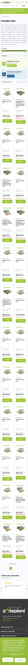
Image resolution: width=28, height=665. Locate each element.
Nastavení (14, 654)
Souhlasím (20, 660)
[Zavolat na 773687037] (17, 2)
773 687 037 (8, 620)
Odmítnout (8, 660)
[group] (14, 588)
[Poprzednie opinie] (1, 588)
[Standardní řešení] (21, 93)
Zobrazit (7, 120)
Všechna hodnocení (6, 578)
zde (19, 650)
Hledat (23, 5)
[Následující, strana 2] (14, 568)
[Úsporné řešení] (7, 93)
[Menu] (26, 2)
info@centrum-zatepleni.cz (12, 618)
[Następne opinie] (26, 588)
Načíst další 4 (13, 564)
